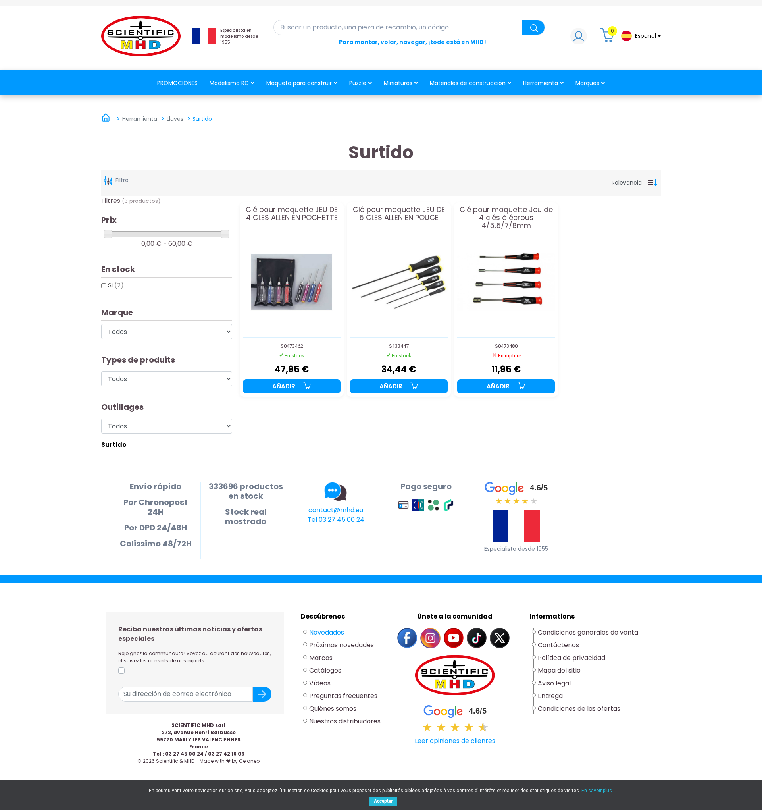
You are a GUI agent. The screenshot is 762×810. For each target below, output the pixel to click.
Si (116, 285)
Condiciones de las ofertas (579, 708)
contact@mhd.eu (335, 510)
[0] (608, 38)
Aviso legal (554, 683)
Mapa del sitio (559, 670)
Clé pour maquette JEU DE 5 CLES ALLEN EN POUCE (399, 214)
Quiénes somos (332, 708)
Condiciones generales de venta (588, 632)
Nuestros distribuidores (345, 721)
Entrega (550, 695)
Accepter (383, 801)
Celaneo (249, 761)
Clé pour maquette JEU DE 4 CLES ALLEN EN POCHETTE (292, 214)
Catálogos (325, 670)
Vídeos (320, 683)
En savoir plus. (597, 790)
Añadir (284, 386)
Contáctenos (558, 645)
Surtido (114, 444)
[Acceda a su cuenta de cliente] (578, 38)
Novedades (326, 632)
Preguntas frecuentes (343, 695)
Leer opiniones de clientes (455, 740)
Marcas (321, 657)
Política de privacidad (571, 657)
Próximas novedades (341, 645)
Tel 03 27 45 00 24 (336, 519)
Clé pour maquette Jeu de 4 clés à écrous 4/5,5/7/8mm (506, 217)
